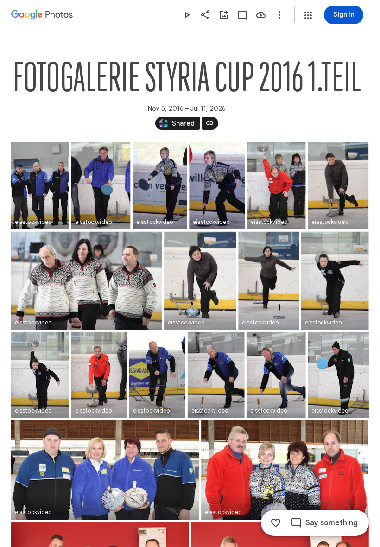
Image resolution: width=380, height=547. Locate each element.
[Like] (275, 523)
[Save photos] (261, 15)
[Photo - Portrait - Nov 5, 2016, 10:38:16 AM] (335, 281)
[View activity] (242, 15)
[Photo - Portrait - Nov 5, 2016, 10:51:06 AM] (276, 375)
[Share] (205, 15)
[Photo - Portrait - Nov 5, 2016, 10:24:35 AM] (40, 185)
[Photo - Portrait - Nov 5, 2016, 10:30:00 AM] (276, 185)
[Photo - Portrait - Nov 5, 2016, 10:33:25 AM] (338, 185)
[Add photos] (224, 15)
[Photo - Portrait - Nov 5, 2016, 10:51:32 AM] (338, 375)
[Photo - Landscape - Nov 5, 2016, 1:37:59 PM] (105, 470)
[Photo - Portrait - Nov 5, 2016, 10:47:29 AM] (157, 375)
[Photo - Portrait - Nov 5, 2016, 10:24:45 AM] (101, 185)
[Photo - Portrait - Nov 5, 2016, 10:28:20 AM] (160, 185)
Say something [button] (331, 523)
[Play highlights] (187, 15)
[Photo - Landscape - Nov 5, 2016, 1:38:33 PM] (284, 470)
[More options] (279, 15)
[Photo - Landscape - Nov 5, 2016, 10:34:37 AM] (86, 281)
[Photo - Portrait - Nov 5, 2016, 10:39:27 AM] (99, 375)
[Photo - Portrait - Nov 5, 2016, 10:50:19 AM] (216, 375)
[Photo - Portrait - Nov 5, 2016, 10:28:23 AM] (217, 185)
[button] (308, 15)
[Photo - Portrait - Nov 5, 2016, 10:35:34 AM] (200, 281)
